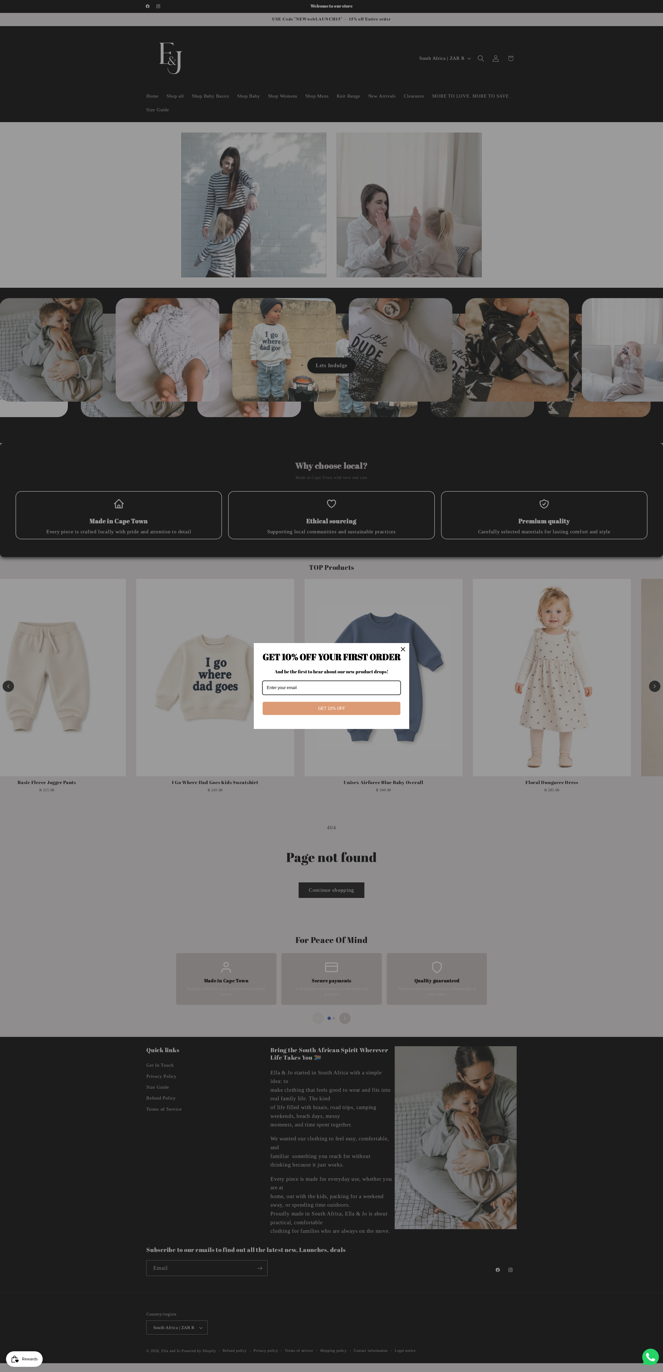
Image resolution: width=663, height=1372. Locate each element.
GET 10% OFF (331, 708)
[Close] (403, 649)
